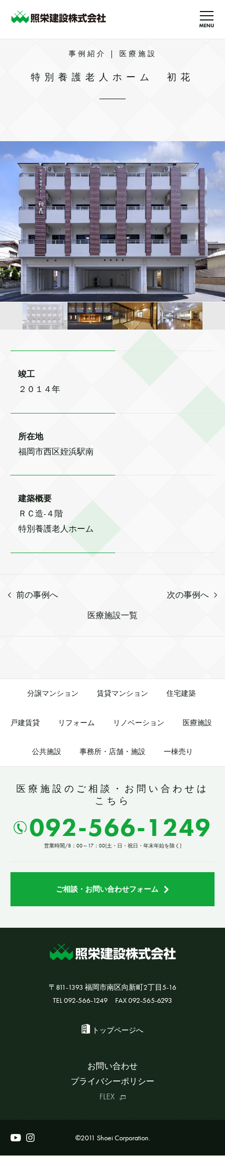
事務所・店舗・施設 (112, 751)
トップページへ (117, 1030)
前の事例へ (37, 594)
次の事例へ (188, 594)
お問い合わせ (112, 1066)
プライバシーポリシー (112, 1081)
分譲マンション (52, 693)
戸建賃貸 (25, 722)
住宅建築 (181, 693)
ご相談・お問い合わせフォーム (107, 889)
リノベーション (138, 722)
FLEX (107, 1096)
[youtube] (15, 1137)
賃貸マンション (122, 693)
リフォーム (76, 722)
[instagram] (30, 1137)
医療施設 (197, 722)
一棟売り (178, 751)
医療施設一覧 (112, 615)
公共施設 (46, 751)
